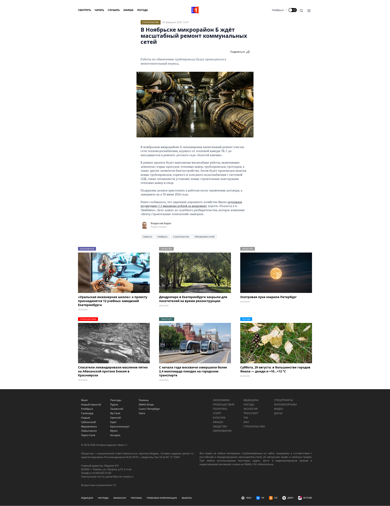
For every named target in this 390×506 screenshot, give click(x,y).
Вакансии (119, 497)
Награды (103, 497)
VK (262, 497)
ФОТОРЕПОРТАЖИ (285, 404)
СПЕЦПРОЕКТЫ (283, 400)
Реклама (136, 497)
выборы (187, 497)
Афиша (128, 10)
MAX (248, 497)
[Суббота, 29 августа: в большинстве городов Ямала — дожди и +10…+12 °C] (276, 343)
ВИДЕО (278, 408)
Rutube (307, 497)
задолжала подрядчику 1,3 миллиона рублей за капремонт (191, 204)
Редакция (87, 497)
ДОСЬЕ (278, 413)
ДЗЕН (290, 497)
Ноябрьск (278, 10)
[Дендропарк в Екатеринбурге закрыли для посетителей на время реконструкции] (195, 273)
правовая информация (162, 497)
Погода (142, 10)
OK (275, 497)
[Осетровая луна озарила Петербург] (276, 273)
